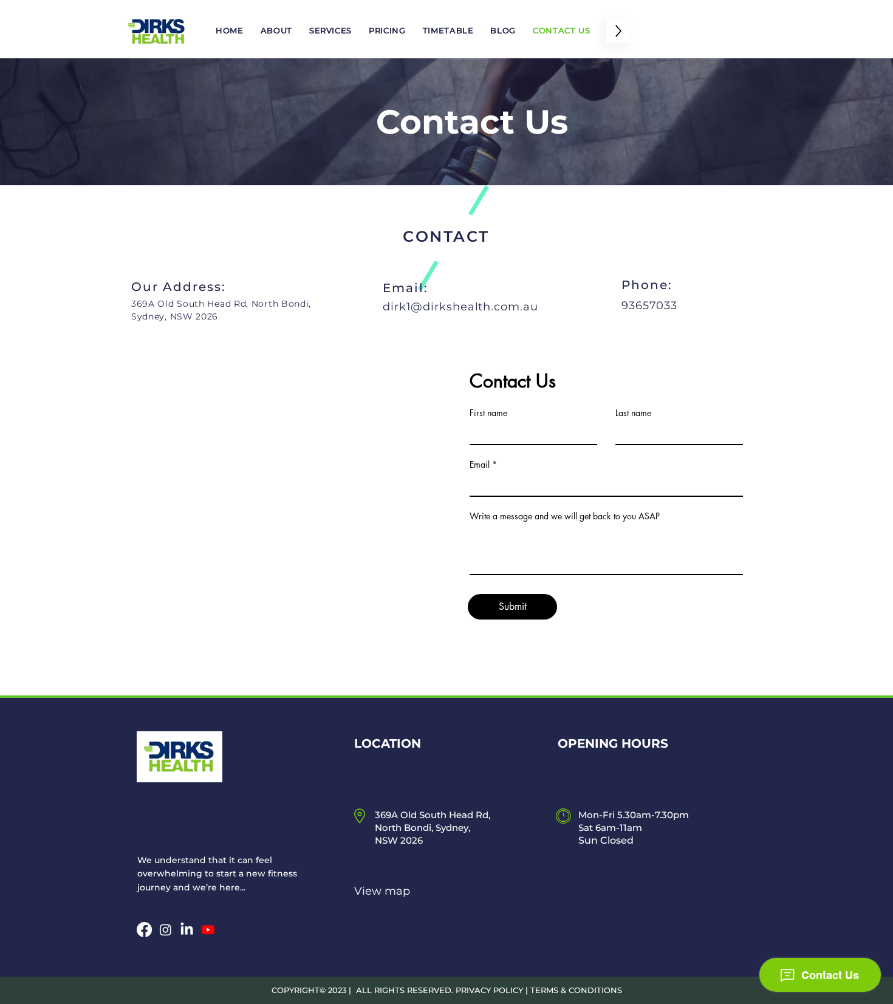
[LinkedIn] (186, 929)
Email (480, 464)
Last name (633, 413)
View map (382, 891)
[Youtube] (208, 929)
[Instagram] (165, 929)
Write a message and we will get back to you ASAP (565, 516)
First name (488, 413)
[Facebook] (144, 929)
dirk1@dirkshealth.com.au (460, 306)
